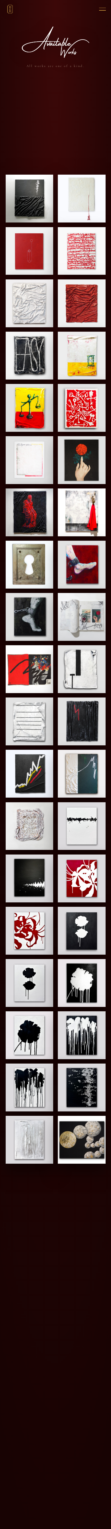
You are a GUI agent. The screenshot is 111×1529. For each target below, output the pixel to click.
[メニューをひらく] (100, 9)
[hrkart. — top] (10, 9)
